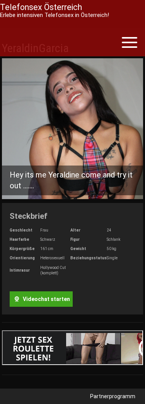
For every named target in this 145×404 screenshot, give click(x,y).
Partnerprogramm (112, 396)
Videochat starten (46, 299)
